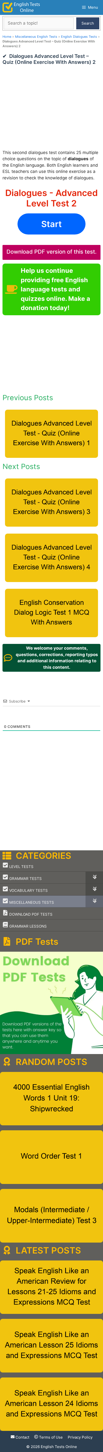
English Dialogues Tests (79, 37)
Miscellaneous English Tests (36, 37)
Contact (21, 1437)
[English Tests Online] (21, 7)
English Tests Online (59, 1446)
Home (6, 37)
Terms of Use (50, 1437)
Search (88, 23)
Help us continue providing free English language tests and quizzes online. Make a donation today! (55, 289)
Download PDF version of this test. (51, 251)
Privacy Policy (80, 1437)
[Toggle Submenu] (94, 877)
